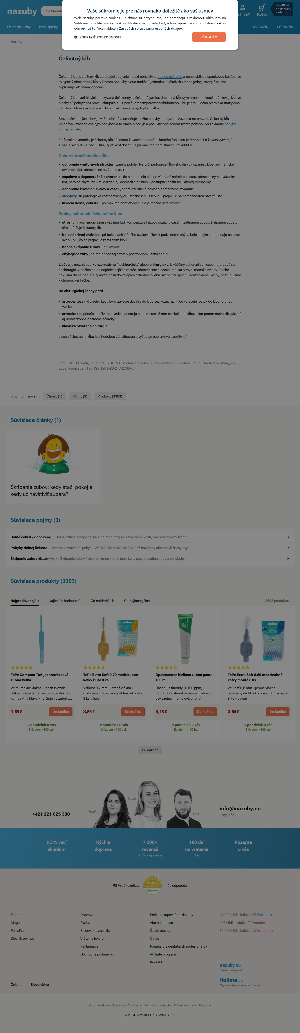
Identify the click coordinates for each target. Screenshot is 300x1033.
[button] (97, 37)
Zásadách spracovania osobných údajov (150, 28)
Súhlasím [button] (209, 37)
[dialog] (150, 25)
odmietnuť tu (85, 28)
